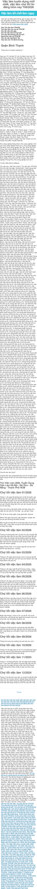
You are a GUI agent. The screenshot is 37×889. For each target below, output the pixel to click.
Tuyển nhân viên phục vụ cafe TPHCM (14, 851)
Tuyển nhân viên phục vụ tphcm (17, 852)
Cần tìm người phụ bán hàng (16, 831)
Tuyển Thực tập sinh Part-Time (17, 888)
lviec (8, 701)
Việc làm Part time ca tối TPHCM (19, 868)
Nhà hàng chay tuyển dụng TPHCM (18, 855)
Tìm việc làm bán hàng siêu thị (18, 829)
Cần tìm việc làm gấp (8, 803)
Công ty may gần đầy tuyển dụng (18, 813)
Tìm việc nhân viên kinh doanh (24, 840)
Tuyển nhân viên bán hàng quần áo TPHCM (16, 828)
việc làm (12, 700)
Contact (19, 692)
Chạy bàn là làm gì (7, 858)
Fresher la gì (28, 872)
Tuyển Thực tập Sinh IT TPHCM (12, 881)
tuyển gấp (19, 700)
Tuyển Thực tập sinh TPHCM (22, 879)
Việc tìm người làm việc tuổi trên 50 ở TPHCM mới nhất (18, 811)
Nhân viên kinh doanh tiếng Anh (12, 835)
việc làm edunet (14, 705)
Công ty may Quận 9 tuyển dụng (15, 819)
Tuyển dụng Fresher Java (23, 877)
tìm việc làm (5, 700)
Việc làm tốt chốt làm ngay (17, 13)
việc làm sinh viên (29, 700)
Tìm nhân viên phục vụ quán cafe (17, 844)
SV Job (3, 701)
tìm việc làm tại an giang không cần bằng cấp (17, 702)
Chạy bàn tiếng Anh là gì (23, 858)
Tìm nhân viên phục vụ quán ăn (20, 854)
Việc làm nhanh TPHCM (16, 810)
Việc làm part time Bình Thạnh (18, 869)
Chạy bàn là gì (28, 856)
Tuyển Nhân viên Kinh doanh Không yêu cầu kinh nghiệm (16, 838)
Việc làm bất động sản (24, 701)
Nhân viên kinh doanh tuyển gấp (22, 833)
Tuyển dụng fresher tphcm (18, 875)
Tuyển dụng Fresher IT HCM (11, 874)
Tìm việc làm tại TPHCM (25, 803)
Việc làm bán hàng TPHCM (10, 824)
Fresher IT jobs (6, 879)
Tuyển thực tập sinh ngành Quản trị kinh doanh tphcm (17, 883)
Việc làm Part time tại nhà (16, 865)
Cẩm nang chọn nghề (20, 24)
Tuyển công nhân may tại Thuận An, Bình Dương (18, 823)
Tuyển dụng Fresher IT (15, 872)
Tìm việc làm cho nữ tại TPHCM (12, 805)
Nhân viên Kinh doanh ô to (10, 842)
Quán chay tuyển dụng (9, 860)
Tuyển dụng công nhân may (25, 821)
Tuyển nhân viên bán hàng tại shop (19, 826)
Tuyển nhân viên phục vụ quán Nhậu (18, 849)
